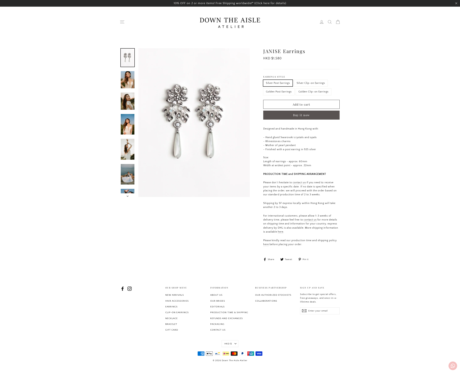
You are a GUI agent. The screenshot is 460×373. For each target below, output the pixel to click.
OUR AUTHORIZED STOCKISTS (273, 295)
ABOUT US (216, 295)
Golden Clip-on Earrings (313, 91)
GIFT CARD (171, 330)
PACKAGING (217, 324)
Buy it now (301, 115)
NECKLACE (171, 318)
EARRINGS (171, 306)
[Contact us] (452, 365)
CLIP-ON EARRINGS (177, 312)
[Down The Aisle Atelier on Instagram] (129, 288)
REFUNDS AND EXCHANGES (226, 318)
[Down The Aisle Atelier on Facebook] (122, 288)
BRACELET (171, 324)
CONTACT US (218, 330)
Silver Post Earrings (278, 83)
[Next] (127, 195)
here (280, 231)
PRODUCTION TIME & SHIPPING (229, 312)
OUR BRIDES (217, 301)
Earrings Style (274, 77)
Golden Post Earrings (279, 91)
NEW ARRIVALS (174, 295)
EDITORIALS (217, 306)
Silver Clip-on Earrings (311, 83)
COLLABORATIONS (266, 301)
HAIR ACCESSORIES (177, 301)
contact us (299, 182)
